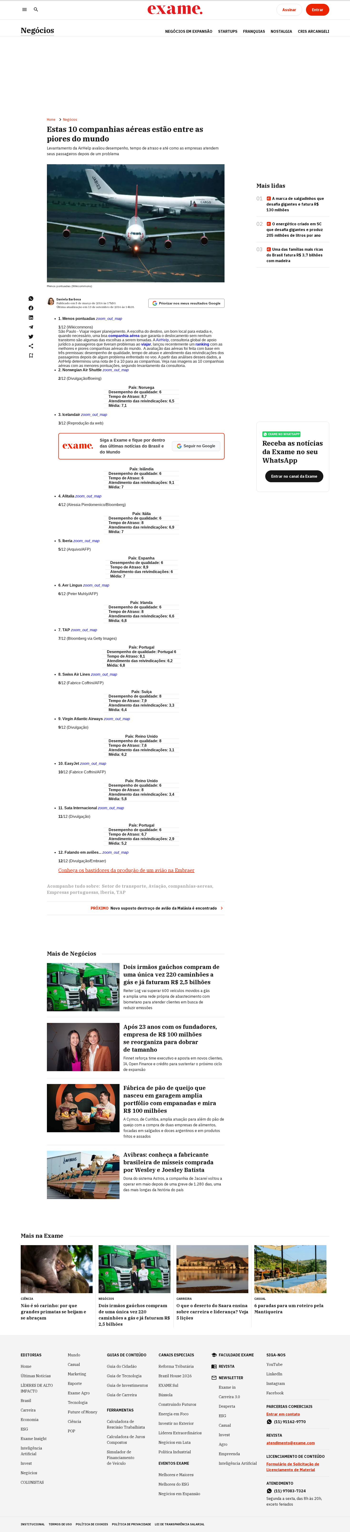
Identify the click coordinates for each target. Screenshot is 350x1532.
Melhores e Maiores (176, 1474)
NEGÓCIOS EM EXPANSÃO (188, 31)
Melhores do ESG (174, 1484)
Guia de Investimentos (127, 1385)
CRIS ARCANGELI (313, 31)
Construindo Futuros (177, 1404)
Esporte (75, 1383)
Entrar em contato (283, 1414)
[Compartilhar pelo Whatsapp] (31, 298)
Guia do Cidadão (122, 1366)
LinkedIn (274, 1374)
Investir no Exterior (176, 1423)
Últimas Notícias (36, 1375)
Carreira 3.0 (229, 1396)
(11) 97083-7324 (290, 1491)
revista (227, 1366)
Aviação (157, 886)
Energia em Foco (174, 1414)
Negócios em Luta (175, 1442)
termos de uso (60, 1524)
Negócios (37, 30)
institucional (33, 1524)
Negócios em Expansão (179, 1493)
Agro (223, 1444)
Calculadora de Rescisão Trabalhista (126, 1424)
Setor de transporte (124, 886)
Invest (26, 1463)
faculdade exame (236, 1355)
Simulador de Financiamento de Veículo (120, 1458)
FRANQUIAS (254, 31)
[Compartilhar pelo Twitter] (31, 336)
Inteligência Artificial (31, 1451)
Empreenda (229, 1453)
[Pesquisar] (36, 10)
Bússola (166, 1394)
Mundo (74, 1355)
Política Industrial (175, 1452)
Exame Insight (34, 1438)
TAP (121, 892)
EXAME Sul (168, 1385)
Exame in (227, 1387)
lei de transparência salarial (180, 1524)
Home (51, 119)
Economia (30, 1419)
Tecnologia (78, 1402)
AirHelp (162, 340)
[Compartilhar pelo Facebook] (31, 308)
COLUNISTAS (32, 1482)
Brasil (26, 1400)
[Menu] (24, 10)
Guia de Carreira (122, 1394)
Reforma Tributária (176, 1366)
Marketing (77, 1374)
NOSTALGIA (281, 31)
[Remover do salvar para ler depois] (31, 355)
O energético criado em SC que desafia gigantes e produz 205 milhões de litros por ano (294, 230)
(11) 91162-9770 (290, 1421)
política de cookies (92, 1524)
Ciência (74, 1421)
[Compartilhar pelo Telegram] (31, 327)
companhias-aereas (190, 886)
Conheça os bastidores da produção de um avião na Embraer (126, 870)
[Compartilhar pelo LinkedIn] (31, 317)
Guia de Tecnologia (124, 1375)
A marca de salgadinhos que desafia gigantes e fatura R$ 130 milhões (295, 204)
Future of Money (82, 1412)
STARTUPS (227, 31)
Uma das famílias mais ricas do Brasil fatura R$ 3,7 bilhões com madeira (294, 255)
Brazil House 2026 (175, 1375)
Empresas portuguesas (72, 892)
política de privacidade (131, 1524)
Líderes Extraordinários (180, 1433)
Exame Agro (79, 1393)
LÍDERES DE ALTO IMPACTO (37, 1388)
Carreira (28, 1410)
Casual (74, 1364)
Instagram (275, 1383)
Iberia (107, 892)
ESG (24, 1429)
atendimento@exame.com (290, 1442)
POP (71, 1431)
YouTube (274, 1364)
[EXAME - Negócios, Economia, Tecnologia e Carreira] (175, 10)
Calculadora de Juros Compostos (126, 1439)
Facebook (275, 1393)
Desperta (227, 1406)
